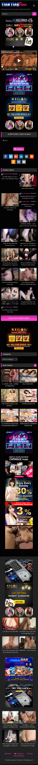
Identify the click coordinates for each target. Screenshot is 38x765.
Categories (20, 753)
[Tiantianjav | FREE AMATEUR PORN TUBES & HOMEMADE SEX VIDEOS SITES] (15, 5)
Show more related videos (19, 318)
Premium (30, 753)
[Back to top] (32, 759)
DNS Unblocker (19, 756)
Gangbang (19, 149)
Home (9, 753)
